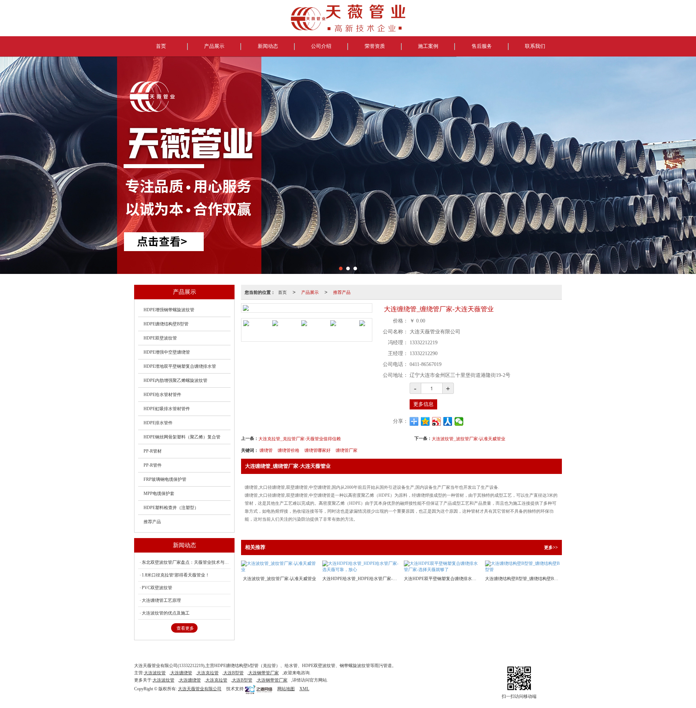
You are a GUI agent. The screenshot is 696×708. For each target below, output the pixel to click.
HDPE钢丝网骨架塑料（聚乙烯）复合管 (182, 437)
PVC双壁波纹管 (157, 587)
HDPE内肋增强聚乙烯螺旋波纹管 (175, 380)
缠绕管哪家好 (317, 450)
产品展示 (214, 46)
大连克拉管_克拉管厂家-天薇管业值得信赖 (299, 438)
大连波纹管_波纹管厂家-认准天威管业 (468, 438)
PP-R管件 (153, 465)
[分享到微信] (459, 421)
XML (304, 688)
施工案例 (428, 46)
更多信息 (423, 404)
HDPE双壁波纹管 (160, 338)
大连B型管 (233, 672)
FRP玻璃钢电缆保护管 (165, 479)
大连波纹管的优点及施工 (166, 613)
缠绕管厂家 (346, 450)
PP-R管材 (153, 451)
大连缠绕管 (181, 672)
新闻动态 (268, 46)
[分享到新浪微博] (436, 421)
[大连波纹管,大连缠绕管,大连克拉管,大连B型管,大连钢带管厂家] (348, 165)
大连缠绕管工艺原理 (161, 600)
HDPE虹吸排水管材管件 (167, 408)
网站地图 (286, 688)
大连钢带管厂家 (263, 672)
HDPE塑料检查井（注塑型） (171, 507)
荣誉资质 (375, 46)
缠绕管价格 (288, 450)
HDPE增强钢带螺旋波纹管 (169, 309)
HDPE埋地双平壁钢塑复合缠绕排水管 (180, 366)
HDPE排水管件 (158, 422)
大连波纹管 (155, 672)
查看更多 (185, 628)
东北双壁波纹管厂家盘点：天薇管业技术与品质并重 (186, 562)
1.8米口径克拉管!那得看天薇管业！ (176, 575)
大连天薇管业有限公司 (199, 688)
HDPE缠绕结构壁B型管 (166, 323)
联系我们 (535, 46)
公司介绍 (321, 46)
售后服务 (482, 46)
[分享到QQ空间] (425, 421)
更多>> (551, 547)
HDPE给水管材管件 (162, 394)
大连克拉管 (208, 672)
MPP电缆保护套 (159, 493)
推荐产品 (342, 292)
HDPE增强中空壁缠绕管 (167, 352)
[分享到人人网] (447, 421)
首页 (161, 46)
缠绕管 (266, 450)
